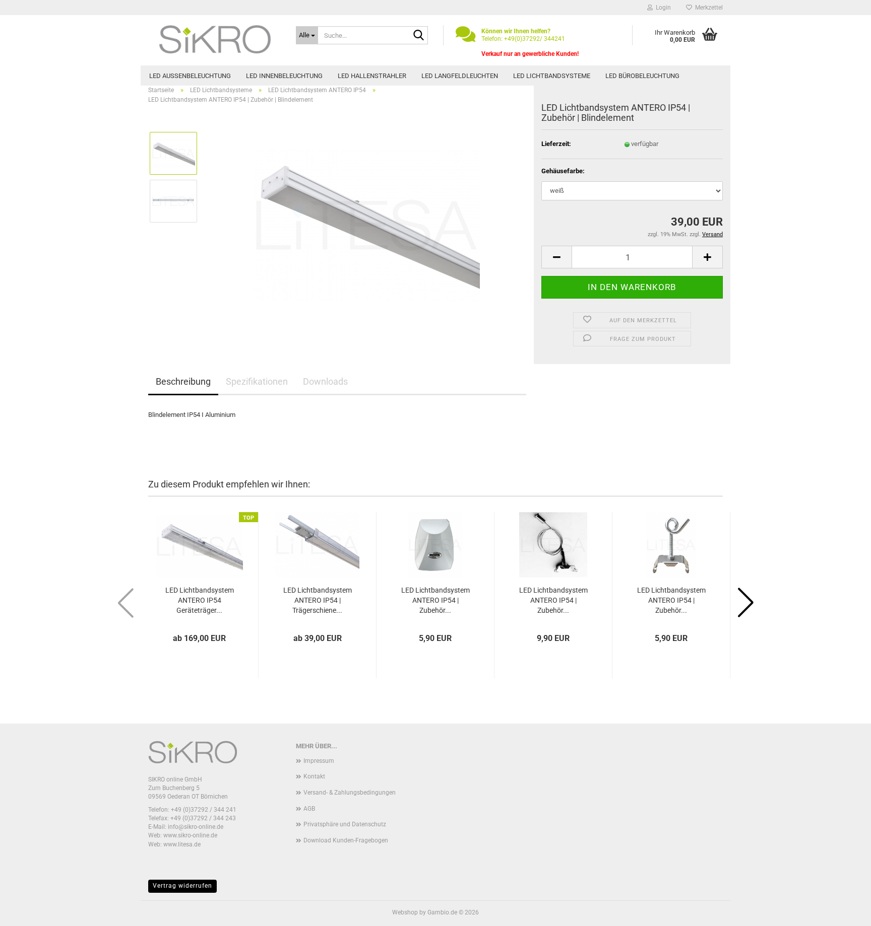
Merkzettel (707, 7)
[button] (556, 257)
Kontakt (314, 776)
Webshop (405, 912)
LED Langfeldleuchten (459, 76)
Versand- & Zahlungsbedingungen (349, 792)
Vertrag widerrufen (182, 885)
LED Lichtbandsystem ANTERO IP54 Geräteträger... (199, 600)
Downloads (325, 381)
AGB (309, 808)
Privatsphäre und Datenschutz (344, 824)
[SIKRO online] (214, 40)
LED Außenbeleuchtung (190, 76)
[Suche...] (418, 36)
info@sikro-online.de (195, 826)
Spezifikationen (257, 381)
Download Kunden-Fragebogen (345, 840)
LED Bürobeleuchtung (642, 76)
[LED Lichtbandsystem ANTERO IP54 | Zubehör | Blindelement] (366, 225)
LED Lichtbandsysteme (551, 76)
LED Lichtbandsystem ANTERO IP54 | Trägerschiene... (317, 600)
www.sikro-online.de (190, 835)
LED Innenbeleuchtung (284, 76)
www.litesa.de (182, 844)
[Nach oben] (843, 910)
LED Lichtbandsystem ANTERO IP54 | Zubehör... (435, 600)
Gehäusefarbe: (563, 171)
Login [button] (662, 7)
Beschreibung (183, 381)
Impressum (318, 760)
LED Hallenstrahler (372, 76)
